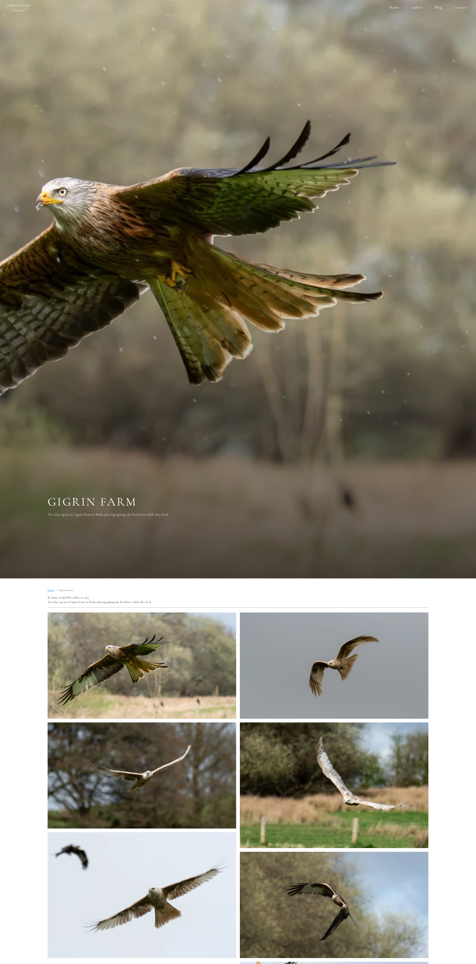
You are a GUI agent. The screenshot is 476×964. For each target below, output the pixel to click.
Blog (438, 7)
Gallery (417, 7)
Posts (51, 590)
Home (394, 7)
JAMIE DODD (18, 5)
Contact (460, 7)
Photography (18, 10)
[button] (142, 665)
